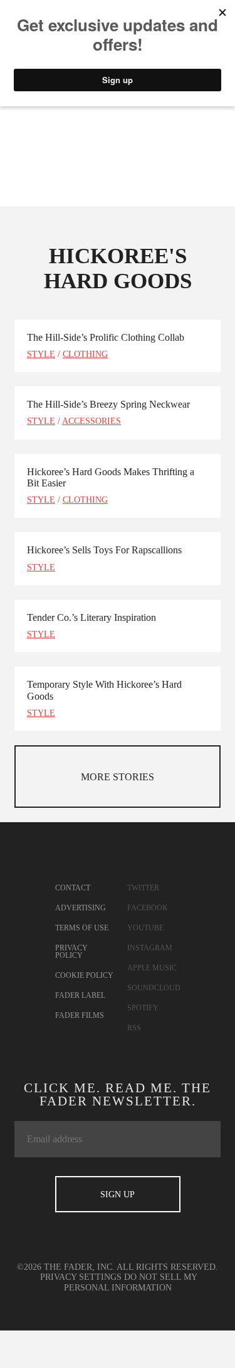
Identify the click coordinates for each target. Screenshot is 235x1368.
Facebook (147, 907)
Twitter (143, 887)
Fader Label (80, 995)
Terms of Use (81, 927)
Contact (72, 887)
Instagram (149, 947)
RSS (134, 1027)
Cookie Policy (84, 975)
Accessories (91, 421)
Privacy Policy (71, 951)
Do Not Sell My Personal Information (131, 1282)
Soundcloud (153, 987)
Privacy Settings (81, 1277)
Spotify (143, 1007)
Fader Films (79, 1015)
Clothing (85, 354)
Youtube (145, 927)
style (41, 354)
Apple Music (152, 967)
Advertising (80, 907)
